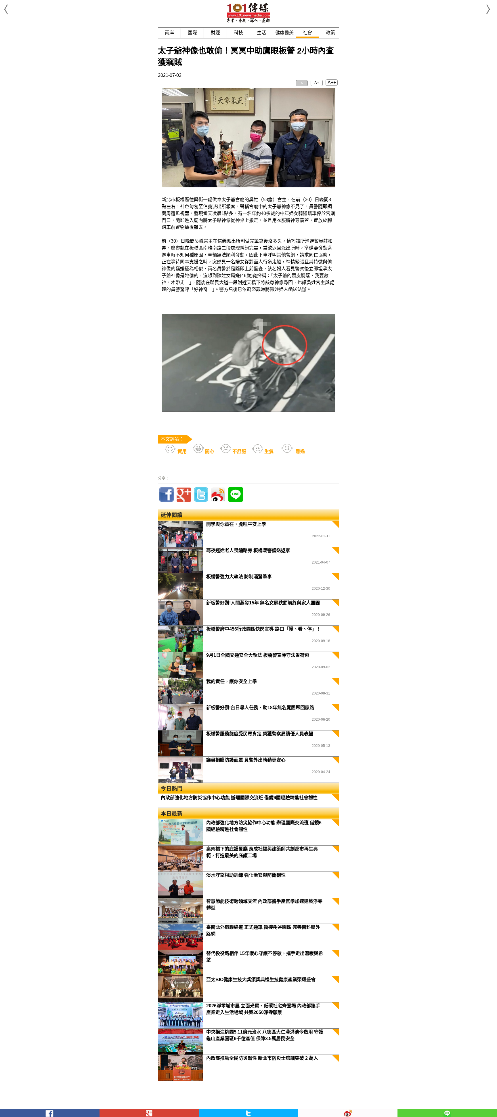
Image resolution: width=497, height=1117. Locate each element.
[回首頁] (248, 21)
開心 (209, 451)
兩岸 (169, 32)
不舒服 (238, 451)
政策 (330, 32)
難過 (300, 451)
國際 (192, 32)
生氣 (268, 451)
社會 (307, 32)
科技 (238, 32)
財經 (215, 32)
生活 (261, 32)
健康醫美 (284, 32)
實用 (181, 451)
